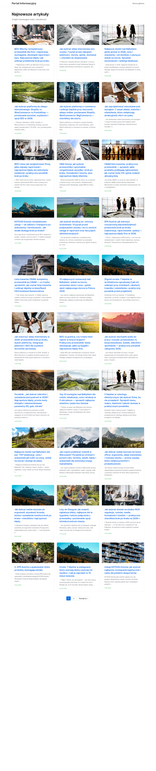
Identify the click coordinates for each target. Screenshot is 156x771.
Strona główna (138, 3)
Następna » (83, 598)
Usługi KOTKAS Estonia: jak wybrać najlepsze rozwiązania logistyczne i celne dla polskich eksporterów (122, 570)
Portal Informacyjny (24, 3)
